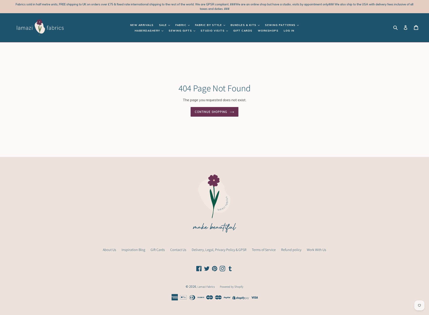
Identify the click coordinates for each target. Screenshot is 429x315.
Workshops (268, 30)
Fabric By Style (209, 25)
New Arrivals (142, 25)
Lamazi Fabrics (206, 287)
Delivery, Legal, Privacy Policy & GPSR (219, 249)
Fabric (181, 25)
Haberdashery (148, 30)
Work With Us (316, 249)
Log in (289, 30)
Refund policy (291, 249)
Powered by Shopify (231, 287)
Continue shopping (211, 112)
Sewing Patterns (281, 25)
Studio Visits (213, 30)
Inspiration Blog (133, 249)
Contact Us (178, 249)
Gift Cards (242, 30)
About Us (109, 249)
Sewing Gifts (181, 30)
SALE (163, 25)
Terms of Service (264, 249)
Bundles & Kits (244, 25)
